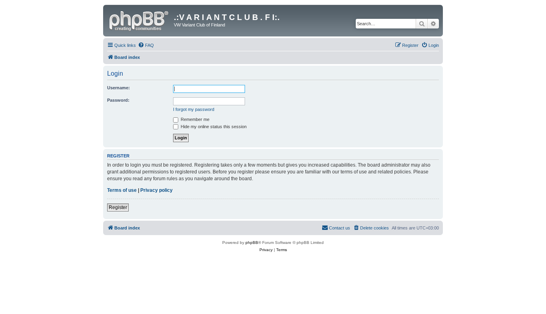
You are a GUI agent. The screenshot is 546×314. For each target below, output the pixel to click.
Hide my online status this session (213, 126)
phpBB (251, 242)
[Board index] (139, 19)
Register (118, 207)
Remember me (194, 119)
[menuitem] (146, 45)
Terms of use (122, 190)
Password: (118, 100)
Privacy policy (156, 190)
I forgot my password (193, 109)
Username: (118, 87)
